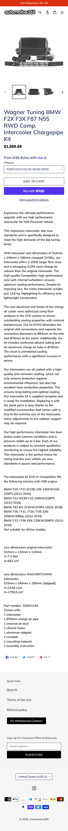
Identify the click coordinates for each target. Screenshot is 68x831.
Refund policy (17, 710)
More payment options (34, 199)
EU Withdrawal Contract (26, 721)
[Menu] (62, 12)
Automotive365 (39, 819)
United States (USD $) (32, 776)
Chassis (9, 162)
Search (12, 690)
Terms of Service (19, 700)
